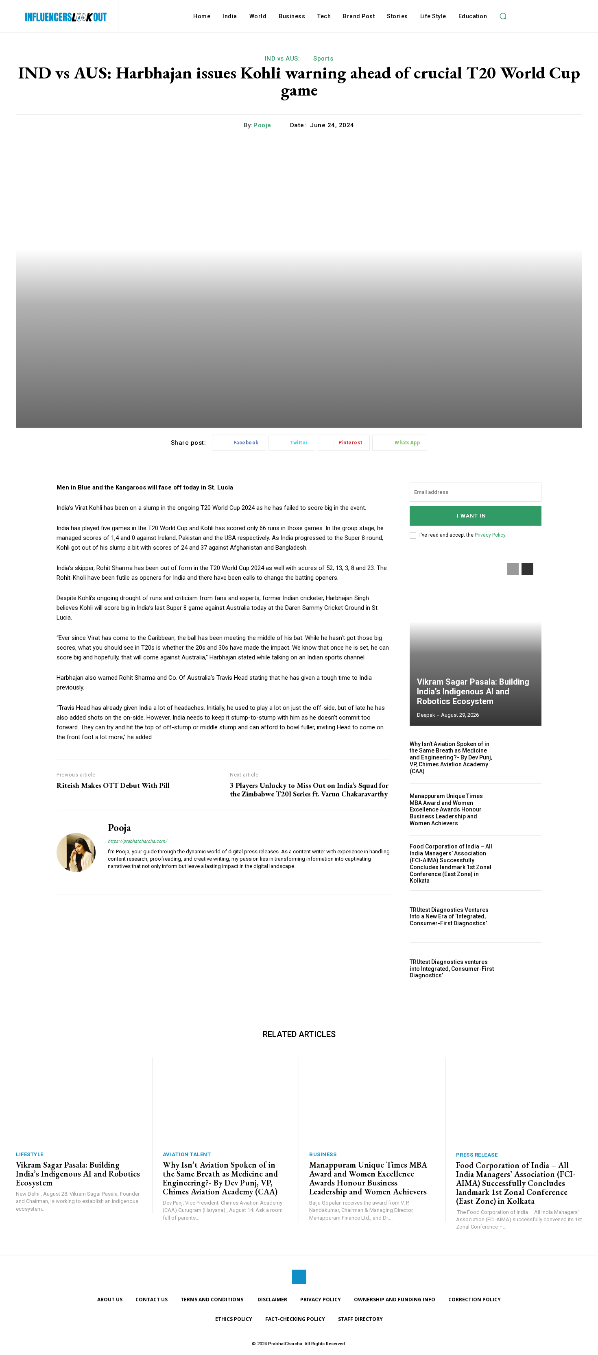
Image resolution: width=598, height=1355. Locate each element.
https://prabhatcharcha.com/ (137, 841)
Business (322, 1154)
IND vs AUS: (282, 58)
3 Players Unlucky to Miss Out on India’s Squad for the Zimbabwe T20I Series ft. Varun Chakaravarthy (309, 789)
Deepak (426, 715)
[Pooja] (76, 852)
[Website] (111, 879)
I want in (471, 516)
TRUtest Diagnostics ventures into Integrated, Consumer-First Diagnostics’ (452, 969)
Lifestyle (30, 1154)
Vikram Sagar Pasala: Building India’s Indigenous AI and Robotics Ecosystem (473, 691)
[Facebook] (299, 1277)
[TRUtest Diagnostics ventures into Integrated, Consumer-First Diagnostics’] (521, 968)
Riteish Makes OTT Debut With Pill (113, 785)
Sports (323, 58)
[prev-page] (513, 569)
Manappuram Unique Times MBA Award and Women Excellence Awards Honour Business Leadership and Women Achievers (446, 809)
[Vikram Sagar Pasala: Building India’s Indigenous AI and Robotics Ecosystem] (475, 640)
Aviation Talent (187, 1154)
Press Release (477, 1154)
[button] (503, 16)
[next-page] (527, 569)
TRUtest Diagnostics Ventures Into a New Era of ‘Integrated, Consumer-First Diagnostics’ (449, 917)
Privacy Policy (490, 535)
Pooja (262, 125)
